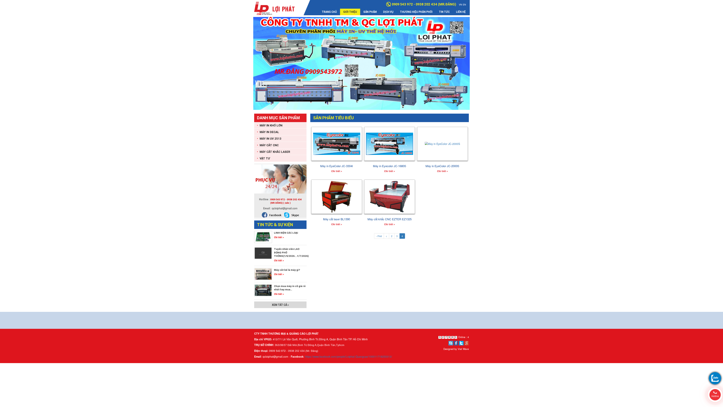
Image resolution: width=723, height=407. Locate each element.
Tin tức (444, 12)
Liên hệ (461, 12)
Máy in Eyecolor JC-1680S (389, 166)
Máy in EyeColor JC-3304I (336, 166)
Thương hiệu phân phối (416, 12)
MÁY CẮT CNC (268, 145)
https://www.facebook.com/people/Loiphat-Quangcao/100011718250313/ (348, 356)
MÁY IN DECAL (268, 132)
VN (460, 4)
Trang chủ (329, 12)
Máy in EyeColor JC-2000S (442, 166)
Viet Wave (463, 349)
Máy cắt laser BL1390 (336, 219)
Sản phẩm (370, 12)
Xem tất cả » (280, 305)
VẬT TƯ (263, 158)
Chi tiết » (279, 237)
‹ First (379, 236)
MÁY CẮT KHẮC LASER (273, 152)
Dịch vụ (388, 12)
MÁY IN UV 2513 (269, 138)
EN (464, 4)
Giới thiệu (350, 12)
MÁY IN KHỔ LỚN (269, 125)
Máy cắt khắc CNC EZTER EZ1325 (390, 219)
